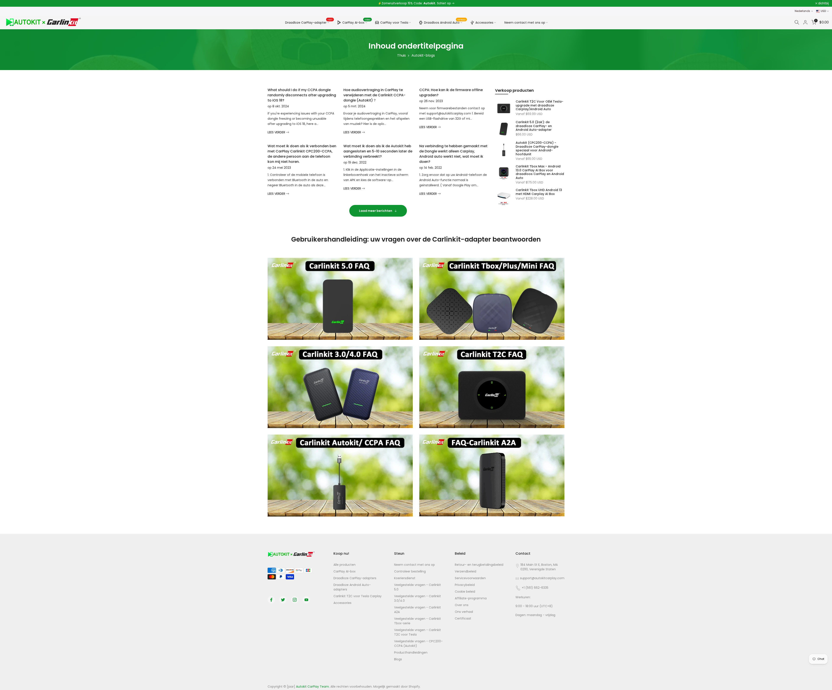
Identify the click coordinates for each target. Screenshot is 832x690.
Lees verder (277, 132)
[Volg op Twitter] (283, 599)
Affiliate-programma (471, 598)
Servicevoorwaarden (470, 578)
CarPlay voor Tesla (394, 22)
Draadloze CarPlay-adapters (354, 578)
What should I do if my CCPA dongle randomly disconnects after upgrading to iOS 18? (302, 95)
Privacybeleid (465, 585)
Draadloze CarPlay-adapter (309, 22)
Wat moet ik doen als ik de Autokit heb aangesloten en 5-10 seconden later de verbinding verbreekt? (377, 151)
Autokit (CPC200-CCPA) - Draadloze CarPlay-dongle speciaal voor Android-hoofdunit (537, 148)
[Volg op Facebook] (271, 599)
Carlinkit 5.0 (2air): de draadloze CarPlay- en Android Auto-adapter (534, 126)
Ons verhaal (464, 612)
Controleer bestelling (410, 571)
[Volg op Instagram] (294, 599)
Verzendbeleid (465, 571)
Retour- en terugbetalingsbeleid (479, 564)
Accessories (484, 22)
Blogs (398, 659)
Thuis (401, 55)
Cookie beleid (465, 591)
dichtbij (11, 3)
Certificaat (463, 618)
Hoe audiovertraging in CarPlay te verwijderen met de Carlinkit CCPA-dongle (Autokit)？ (374, 95)
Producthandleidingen (410, 652)
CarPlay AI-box (356, 22)
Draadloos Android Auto (445, 22)
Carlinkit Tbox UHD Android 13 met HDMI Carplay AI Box (539, 192)
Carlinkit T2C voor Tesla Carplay (357, 596)
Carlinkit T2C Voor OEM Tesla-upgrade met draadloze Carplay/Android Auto (539, 105)
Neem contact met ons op (524, 22)
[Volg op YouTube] (306, 599)
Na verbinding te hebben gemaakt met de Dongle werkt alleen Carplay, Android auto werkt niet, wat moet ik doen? (453, 154)
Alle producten (344, 564)
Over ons (461, 605)
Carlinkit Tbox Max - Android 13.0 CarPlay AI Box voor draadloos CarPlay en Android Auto (540, 172)
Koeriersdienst (404, 578)
